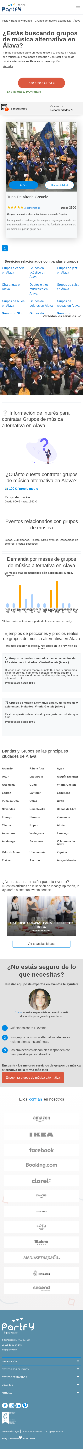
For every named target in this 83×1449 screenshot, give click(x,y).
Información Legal (10, 1431)
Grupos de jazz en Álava (67, 270)
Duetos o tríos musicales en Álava (39, 289)
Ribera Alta (37, 768)
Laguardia (36, 776)
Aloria (61, 825)
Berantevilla (37, 809)
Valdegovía (37, 833)
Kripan (34, 825)
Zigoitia (62, 852)
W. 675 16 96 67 (9, 1345)
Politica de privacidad (32, 1431)
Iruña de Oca (10, 800)
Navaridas (8, 809)
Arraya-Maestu (66, 860)
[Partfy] (13, 7)
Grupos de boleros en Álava (41, 303)
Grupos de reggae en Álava (68, 303)
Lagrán (6, 792)
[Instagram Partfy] (11, 1405)
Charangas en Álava (11, 287)
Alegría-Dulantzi (67, 776)
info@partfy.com (9, 1350)
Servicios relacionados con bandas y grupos (41, 261)
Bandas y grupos (21, 20)
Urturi (5, 776)
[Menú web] (78, 8)
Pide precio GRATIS (41, 83)
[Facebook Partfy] (5, 1405)
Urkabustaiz (37, 852)
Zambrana (63, 817)
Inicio (5, 20)
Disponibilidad (59, 185)
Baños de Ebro (66, 809)
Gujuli (33, 784)
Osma (33, 800)
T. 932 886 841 (9, 1340)
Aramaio (7, 768)
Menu (21, 5)
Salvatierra (36, 841)
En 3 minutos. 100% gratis (24, 91)
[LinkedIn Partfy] (18, 1405)
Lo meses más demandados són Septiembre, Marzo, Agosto (38, 574)
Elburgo (7, 817)
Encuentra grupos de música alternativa (33, 1077)
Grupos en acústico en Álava (37, 272)
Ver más (8, 66)
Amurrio (35, 860)
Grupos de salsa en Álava (68, 287)
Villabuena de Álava (66, 842)
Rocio (18, 1012)
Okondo (35, 817)
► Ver (23, 185)
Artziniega (8, 841)
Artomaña (8, 784)
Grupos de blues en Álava (13, 303)
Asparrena (8, 833)
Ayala (60, 768)
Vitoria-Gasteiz (66, 784)
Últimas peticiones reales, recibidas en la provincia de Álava (41, 647)
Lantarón (36, 792)
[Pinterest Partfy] (25, 1405)
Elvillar (6, 860)
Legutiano (63, 792)
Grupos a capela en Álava (13, 270)
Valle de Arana (11, 852)
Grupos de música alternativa (53, 20)
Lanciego (63, 833)
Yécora (6, 825)
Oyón (60, 800)
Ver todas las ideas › (41, 943)
